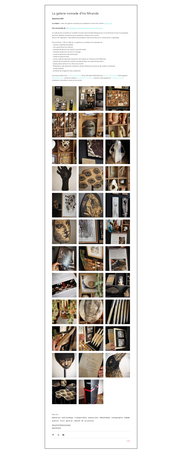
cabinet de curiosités (84, 421)
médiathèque (105, 418)
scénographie (117, 418)
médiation (56, 418)
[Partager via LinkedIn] (63, 435)
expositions (93, 418)
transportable (80, 418)
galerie (69, 421)
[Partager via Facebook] (53, 435)
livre (62, 421)
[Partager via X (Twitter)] (58, 435)
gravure (55, 421)
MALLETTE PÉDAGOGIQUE (61, 425)
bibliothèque (67, 418)
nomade (127, 418)
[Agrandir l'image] (64, 98)
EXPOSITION (56, 428)
